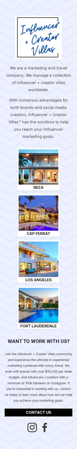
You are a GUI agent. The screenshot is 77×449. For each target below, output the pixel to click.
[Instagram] (32, 427)
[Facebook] (45, 427)
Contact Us (38, 412)
